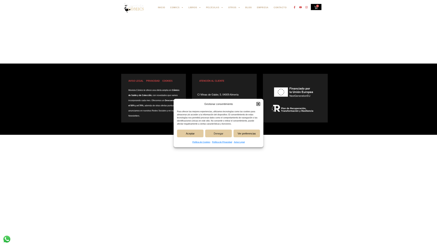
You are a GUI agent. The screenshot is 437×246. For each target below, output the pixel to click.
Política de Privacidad (222, 142)
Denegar (218, 133)
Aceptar (190, 133)
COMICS (175, 7)
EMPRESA (263, 7)
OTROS (232, 7)
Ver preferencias (247, 133)
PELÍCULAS (212, 7)
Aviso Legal (239, 142)
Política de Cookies (201, 142)
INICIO (161, 7)
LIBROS (192, 7)
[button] (258, 104)
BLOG (248, 7)
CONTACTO (280, 7)
